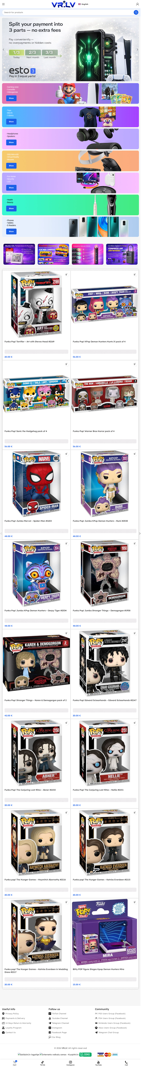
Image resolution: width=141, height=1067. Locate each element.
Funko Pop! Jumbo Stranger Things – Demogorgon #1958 (101, 610)
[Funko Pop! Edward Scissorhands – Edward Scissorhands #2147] (105, 663)
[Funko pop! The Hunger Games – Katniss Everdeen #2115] (105, 843)
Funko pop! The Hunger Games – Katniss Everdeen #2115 (101, 879)
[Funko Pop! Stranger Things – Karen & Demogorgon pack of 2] (36, 663)
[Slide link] (70, 49)
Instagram (57, 1028)
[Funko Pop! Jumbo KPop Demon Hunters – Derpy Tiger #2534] (36, 574)
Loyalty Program (13, 1028)
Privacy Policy (12, 1013)
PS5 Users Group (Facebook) (111, 1013)
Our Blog (56, 1037)
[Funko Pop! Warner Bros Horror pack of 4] (105, 394)
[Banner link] (70, 93)
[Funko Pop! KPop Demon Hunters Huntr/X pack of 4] (105, 304)
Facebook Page (59, 1032)
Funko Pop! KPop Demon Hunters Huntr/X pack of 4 (99, 341)
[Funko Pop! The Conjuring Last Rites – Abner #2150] (36, 753)
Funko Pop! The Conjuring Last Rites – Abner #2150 (30, 790)
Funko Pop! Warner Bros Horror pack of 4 (94, 431)
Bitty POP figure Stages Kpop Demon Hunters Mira (98, 969)
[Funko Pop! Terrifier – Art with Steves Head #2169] (36, 304)
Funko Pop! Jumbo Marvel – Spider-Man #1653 (28, 521)
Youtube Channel (60, 1018)
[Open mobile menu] (3, 4)
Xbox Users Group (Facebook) (112, 1028)
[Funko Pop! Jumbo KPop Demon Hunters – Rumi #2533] (105, 484)
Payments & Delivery (15, 1018)
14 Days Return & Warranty (18, 1023)
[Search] (136, 12)
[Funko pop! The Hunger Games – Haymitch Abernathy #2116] (36, 843)
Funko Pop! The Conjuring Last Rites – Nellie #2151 (98, 790)
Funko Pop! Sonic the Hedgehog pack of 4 (26, 431)
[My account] (137, 4)
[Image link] (19, 254)
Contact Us (11, 1032)
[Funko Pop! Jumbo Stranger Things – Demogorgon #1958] (105, 574)
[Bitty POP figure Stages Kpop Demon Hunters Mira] (105, 932)
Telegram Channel (60, 1023)
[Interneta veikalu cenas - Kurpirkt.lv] (59, 1054)
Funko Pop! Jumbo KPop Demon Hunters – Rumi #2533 (100, 521)
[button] (3, 49)
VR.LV (64, 1048)
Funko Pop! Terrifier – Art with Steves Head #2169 (29, 341)
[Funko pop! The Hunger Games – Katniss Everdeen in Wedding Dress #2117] (36, 932)
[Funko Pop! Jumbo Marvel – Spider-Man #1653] (36, 484)
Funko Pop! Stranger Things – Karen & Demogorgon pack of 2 (36, 700)
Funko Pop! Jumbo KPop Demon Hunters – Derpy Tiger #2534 (36, 610)
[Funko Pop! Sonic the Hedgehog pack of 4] (36, 394)
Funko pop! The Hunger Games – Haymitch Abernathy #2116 (35, 879)
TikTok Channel (59, 1013)
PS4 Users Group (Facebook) (112, 1018)
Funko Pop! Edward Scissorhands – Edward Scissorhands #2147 (104, 700)
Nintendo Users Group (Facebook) (114, 1023)
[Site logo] (63, 4)
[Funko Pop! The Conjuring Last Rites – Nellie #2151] (105, 753)
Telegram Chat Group (108, 1032)
